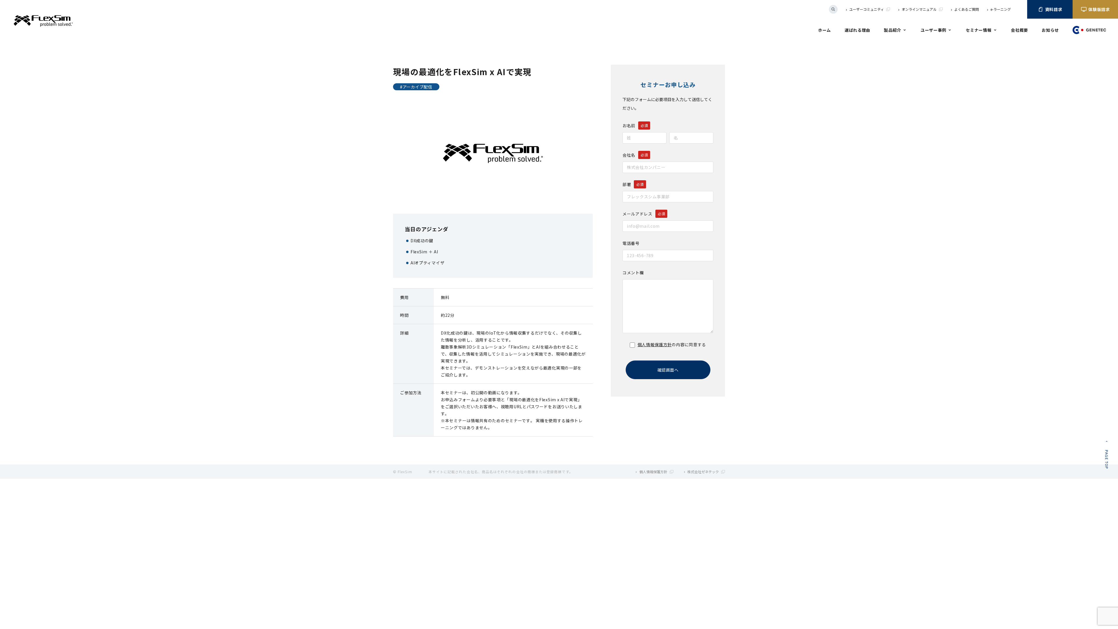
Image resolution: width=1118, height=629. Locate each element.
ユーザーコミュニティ (866, 9)
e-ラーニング (1000, 9)
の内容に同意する (672, 344)
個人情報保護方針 (655, 344)
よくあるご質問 (966, 9)
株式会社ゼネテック (703, 471)
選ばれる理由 (857, 30)
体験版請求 (1099, 9)
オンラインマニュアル (919, 9)
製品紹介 (892, 30)
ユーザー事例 (933, 30)
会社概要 (1019, 30)
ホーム (824, 30)
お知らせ (1050, 30)
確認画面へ (667, 370)
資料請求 (1053, 9)
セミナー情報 (978, 30)
